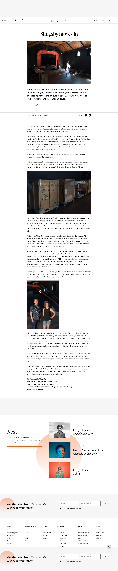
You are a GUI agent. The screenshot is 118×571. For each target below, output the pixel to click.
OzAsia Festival (38, 440)
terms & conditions (75, 508)
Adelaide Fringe (32, 115)
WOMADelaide (24, 440)
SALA (30, 440)
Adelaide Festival (27, 437)
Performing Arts (43, 115)
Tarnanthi (13, 443)
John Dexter (39, 105)
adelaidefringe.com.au (35, 389)
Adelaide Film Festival (16, 437)
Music (86, 425)
